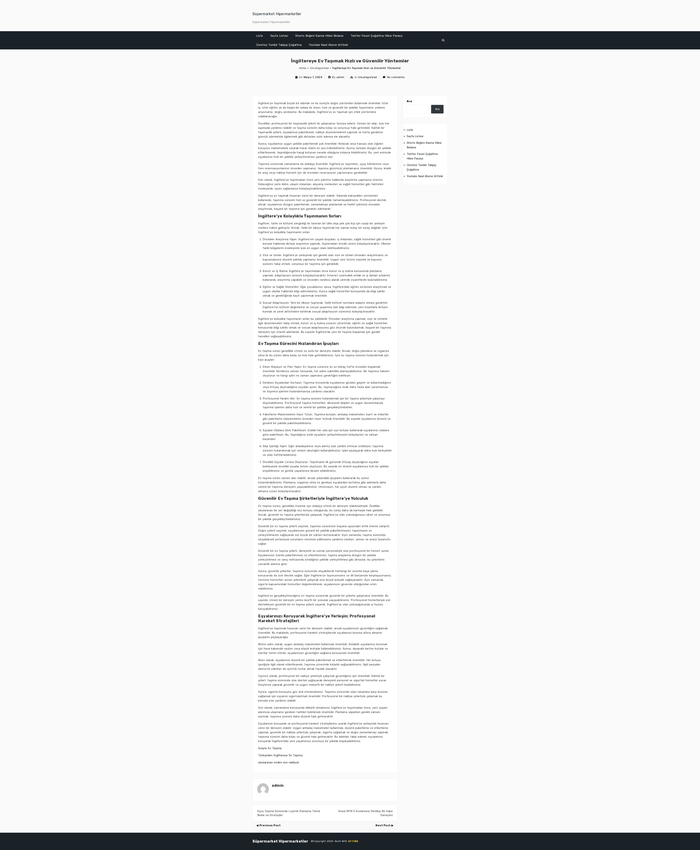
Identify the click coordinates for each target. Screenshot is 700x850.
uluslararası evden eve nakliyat (278, 762)
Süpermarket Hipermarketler (277, 14)
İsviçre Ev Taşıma (270, 748)
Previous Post (270, 825)
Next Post (383, 825)
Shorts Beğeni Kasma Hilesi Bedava (319, 35)
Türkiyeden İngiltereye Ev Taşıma (280, 755)
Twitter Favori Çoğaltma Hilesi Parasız (377, 35)
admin (340, 77)
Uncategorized (319, 67)
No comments (396, 77)
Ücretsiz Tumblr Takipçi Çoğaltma (279, 45)
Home (302, 67)
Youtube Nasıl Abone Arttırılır (328, 45)
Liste (259, 35)
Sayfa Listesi (279, 35)
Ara (409, 101)
